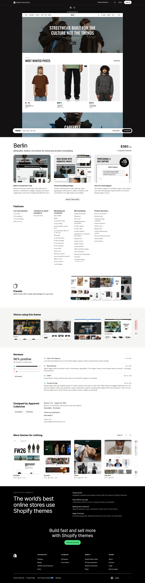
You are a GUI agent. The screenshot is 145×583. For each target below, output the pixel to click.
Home (39, 569)
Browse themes (103, 2)
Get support (19, 412)
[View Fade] (90, 288)
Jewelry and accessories (45, 566)
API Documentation (91, 562)
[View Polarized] (101, 288)
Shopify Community (91, 566)
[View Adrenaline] (111, 288)
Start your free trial (72, 542)
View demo (116, 130)
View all (119, 435)
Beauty (39, 562)
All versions (56, 408)
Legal (110, 566)
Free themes (65, 562)
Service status (113, 569)
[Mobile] (74, 7)
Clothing (40, 559)
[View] (26, 329)
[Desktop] (70, 7)
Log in (120, 2)
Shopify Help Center (91, 559)
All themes (29, 412)
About (111, 559)
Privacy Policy (30, 578)
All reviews (18, 376)
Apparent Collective (125, 150)
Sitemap (58, 578)
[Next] (130, 314)
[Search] (114, 2)
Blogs (87, 569)
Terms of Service (18, 578)
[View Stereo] (80, 288)
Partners (111, 562)
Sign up (127, 2)
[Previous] (126, 314)
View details (48, 408)
